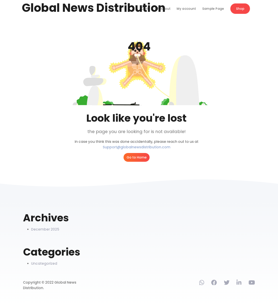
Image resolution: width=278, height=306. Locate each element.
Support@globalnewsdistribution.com (136, 147)
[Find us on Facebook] (214, 283)
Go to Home (137, 157)
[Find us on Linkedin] (239, 283)
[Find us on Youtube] (251, 283)
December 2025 (45, 229)
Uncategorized (44, 263)
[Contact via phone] (201, 283)
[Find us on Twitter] (227, 283)
